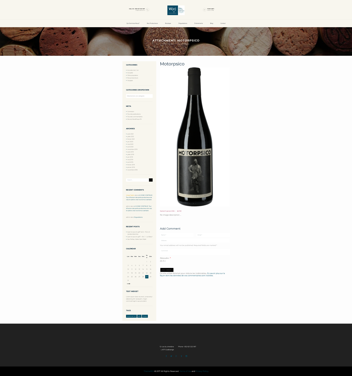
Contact (223, 23)
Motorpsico (171, 44)
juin (130, 141)
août (130, 134)
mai (130, 144)
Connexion (130, 111)
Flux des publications (134, 114)
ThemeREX (149, 371)
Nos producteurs (152, 23)
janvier (131, 167)
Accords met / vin (133, 70)
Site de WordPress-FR (134, 119)
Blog (211, 23)
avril (130, 147)
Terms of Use (185, 371)
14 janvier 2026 (169, 211)
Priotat (145, 316)
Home (164, 44)
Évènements (198, 23)
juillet (130, 136)
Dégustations (182, 23)
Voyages (130, 80)
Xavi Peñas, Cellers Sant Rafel (136, 239)
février (131, 139)
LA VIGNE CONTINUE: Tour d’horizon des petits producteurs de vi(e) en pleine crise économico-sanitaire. (139, 197)
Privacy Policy (202, 371)
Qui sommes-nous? (133, 23)
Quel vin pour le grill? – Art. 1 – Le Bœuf (139, 237)
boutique (168, 23)
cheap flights (130, 195)
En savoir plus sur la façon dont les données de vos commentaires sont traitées (192, 274)
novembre (132, 149)
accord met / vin (131, 316)
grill (139, 316)
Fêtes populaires (132, 75)
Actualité (130, 73)
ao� (128, 283)
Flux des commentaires (134, 116)
